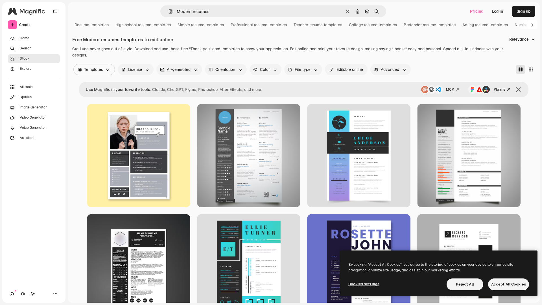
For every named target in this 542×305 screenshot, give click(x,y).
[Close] (518, 89)
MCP (450, 89)
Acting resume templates (485, 24)
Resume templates (92, 24)
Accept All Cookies (508, 284)
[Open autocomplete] (168, 11)
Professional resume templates (259, 24)
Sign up (524, 11)
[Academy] (22, 293)
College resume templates (373, 24)
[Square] (530, 69)
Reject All (465, 284)
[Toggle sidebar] (55, 11)
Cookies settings (363, 284)
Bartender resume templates (430, 24)
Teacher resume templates (318, 24)
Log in (497, 11)
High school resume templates (143, 24)
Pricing (477, 11)
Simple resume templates (201, 24)
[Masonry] (520, 69)
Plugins (499, 89)
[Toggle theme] (32, 293)
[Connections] (12, 293)
